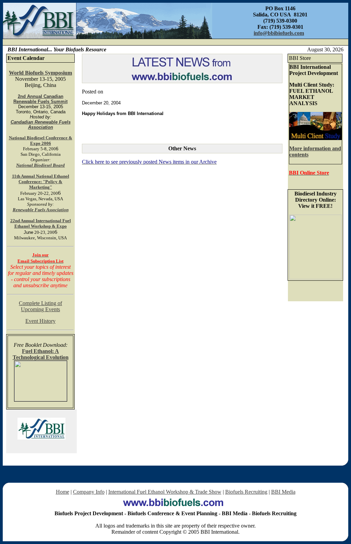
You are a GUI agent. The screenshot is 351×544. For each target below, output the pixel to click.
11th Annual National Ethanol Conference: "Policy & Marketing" (40, 182)
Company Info (89, 492)
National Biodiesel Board (40, 165)
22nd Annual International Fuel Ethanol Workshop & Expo (40, 223)
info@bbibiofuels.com (279, 33)
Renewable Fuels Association (41, 209)
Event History (40, 321)
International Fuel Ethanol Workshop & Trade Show (164, 492)
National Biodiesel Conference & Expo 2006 (40, 140)
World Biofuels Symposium (40, 73)
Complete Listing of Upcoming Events (40, 306)
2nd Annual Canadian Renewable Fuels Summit (40, 99)
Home (62, 492)
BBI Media (283, 492)
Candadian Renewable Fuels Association (41, 124)
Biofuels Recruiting (246, 492)
